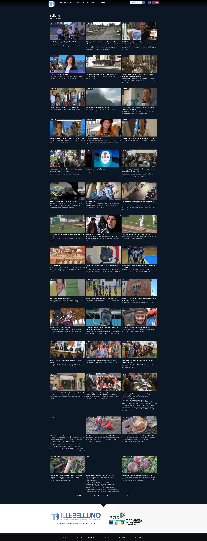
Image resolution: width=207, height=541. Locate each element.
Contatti (107, 537)
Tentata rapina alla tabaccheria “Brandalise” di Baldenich (67, 393)
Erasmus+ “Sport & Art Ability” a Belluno (98, 393)
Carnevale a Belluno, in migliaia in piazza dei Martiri (137, 327)
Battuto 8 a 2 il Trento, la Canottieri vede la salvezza (101, 298)
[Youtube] (157, 2)
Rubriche (77, 3)
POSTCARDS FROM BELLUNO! (59, 74)
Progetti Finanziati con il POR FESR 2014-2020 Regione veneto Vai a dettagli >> (134, 521)
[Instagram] (153, 2)
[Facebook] (149, 2)
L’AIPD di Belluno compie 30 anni (60, 298)
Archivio (103, 3)
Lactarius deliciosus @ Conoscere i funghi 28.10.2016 (138, 436)
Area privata (139, 537)
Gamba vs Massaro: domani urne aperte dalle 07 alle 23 (67, 138)
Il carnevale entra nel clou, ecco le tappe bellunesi (101, 360)
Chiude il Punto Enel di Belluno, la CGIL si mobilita (101, 74)
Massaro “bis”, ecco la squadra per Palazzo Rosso (65, 107)
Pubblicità (122, 537)
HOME (60, 3)
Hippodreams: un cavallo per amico (60, 327)
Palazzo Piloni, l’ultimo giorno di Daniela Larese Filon (138, 138)
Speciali (86, 3)
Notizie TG (68, 3)
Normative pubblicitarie (86, 537)
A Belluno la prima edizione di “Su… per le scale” (100, 475)
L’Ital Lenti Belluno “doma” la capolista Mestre (136, 234)
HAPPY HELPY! (90, 202)
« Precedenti (76, 495)
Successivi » (131, 495)
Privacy (65, 537)
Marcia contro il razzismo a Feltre (96, 234)
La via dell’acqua (55, 265)
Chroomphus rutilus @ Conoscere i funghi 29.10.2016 (66, 475)
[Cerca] (143, 2)
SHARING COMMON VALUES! (95, 138)
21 (122, 495)
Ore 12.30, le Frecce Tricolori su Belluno (98, 107)
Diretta (94, 3)
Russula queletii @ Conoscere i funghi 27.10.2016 (137, 475)
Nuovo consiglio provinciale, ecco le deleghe (135, 393)
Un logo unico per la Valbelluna (95, 169)
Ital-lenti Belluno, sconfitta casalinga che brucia (64, 436)
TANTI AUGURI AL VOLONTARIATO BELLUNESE (64, 202)
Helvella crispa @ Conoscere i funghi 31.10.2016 (100, 436)
